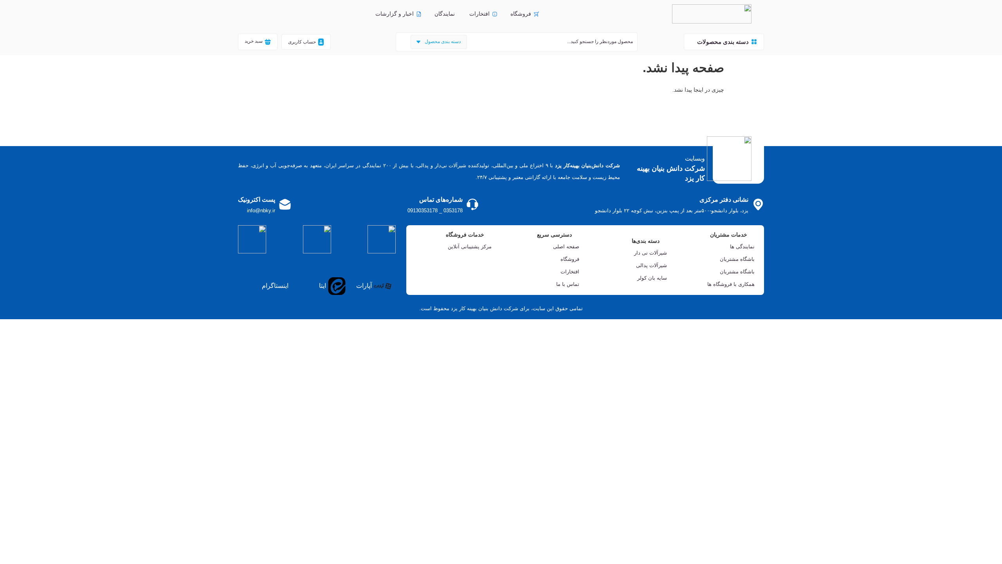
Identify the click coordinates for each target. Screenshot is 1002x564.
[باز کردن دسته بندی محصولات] (692, 42)
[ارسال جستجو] (401, 41)
